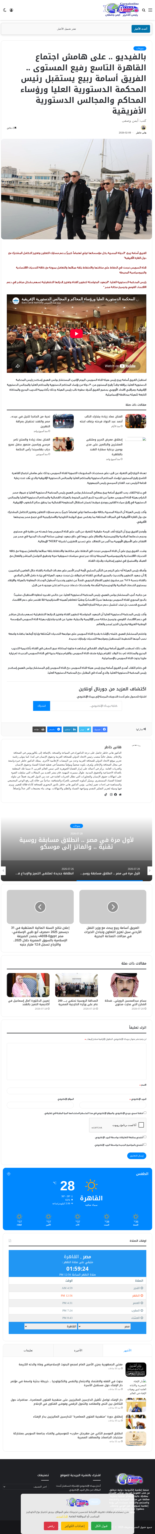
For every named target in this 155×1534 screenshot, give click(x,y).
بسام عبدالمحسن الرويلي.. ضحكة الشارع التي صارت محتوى (125, 1002)
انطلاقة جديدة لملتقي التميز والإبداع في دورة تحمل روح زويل (72, 843)
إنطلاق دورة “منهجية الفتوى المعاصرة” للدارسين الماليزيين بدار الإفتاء (78, 1416)
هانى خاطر (141, 132)
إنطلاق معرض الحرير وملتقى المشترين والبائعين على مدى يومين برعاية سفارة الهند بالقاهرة (104, 447)
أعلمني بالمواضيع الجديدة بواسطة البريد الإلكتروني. (118, 1145)
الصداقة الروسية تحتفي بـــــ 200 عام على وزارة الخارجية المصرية (78, 1002)
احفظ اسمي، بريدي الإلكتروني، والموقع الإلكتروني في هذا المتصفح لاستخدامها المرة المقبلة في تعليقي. (93, 1113)
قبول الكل (101, 1526)
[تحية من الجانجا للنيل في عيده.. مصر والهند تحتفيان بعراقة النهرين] (63, 421)
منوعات (139, 48)
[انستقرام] (110, 794)
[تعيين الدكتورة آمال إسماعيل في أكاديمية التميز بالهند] (28, 985)
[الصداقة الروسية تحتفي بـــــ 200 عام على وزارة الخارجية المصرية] (76, 985)
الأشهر (127, 1350)
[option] (108, 870)
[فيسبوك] (114, 794)
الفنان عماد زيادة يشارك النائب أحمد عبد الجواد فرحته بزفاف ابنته (101, 419)
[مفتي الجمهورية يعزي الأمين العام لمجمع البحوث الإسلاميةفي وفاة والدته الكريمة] (136, 1370)
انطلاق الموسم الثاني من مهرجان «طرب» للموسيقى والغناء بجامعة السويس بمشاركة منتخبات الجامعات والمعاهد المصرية (68, 1435)
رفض (51, 1526)
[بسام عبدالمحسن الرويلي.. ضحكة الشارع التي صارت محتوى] (125, 985)
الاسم (143, 1084)
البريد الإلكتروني (137, 1099)
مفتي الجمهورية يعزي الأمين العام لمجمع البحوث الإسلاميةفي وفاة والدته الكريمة (71, 1364)
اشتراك (42, 705)
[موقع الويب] (119, 794)
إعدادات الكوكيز (74, 1526)
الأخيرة (78, 1350)
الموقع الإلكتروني (66, 1099)
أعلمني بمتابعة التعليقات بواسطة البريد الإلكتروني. (119, 1137)
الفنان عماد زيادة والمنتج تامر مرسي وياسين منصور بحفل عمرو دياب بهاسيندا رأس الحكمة (29, 444)
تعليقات (28, 1350)
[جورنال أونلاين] (121, 10)
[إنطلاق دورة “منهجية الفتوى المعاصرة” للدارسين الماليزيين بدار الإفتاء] (136, 1422)
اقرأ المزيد (62, 1516)
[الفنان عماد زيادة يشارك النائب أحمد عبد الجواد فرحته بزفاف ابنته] (135, 421)
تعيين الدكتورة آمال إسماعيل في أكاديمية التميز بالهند (29, 1002)
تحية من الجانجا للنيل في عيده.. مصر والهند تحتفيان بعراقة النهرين (30, 421)
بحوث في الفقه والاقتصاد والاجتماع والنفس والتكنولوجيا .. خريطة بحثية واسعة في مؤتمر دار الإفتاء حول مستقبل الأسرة (66, 1383)
